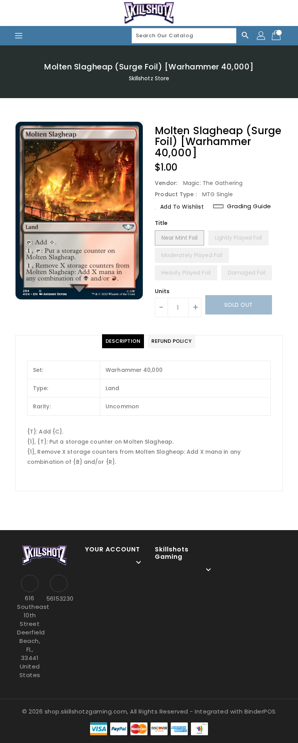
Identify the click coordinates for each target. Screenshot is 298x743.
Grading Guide (249, 206)
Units (162, 291)
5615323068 (58, 598)
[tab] (123, 341)
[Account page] (261, 35)
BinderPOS (260, 711)
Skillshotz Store (149, 78)
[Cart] (277, 35)
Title (161, 223)
